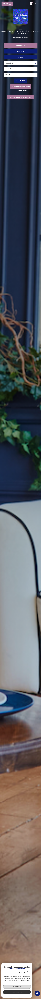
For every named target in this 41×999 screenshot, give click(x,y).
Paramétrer (17, 987)
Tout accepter (17, 992)
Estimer (20, 57)
